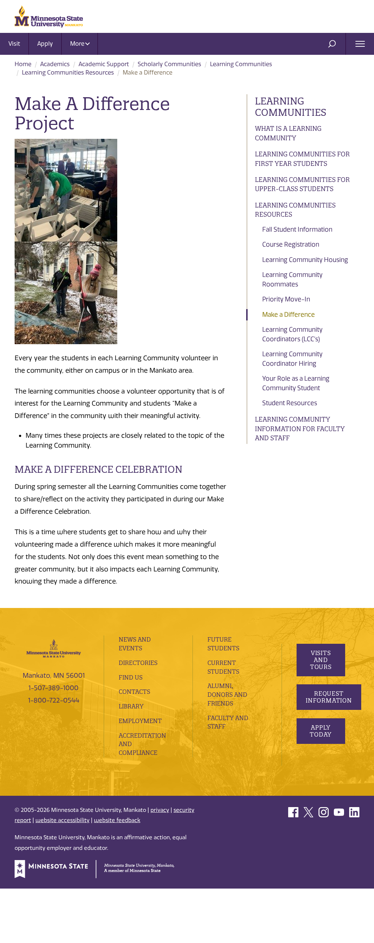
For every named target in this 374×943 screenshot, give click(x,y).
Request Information (329, 697)
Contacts (134, 691)
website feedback (117, 820)
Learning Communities (241, 64)
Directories (138, 662)
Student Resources (289, 403)
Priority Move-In (286, 299)
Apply (45, 43)
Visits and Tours (320, 659)
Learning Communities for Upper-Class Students (302, 184)
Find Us (130, 677)
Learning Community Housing (305, 259)
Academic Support (104, 64)
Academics (55, 64)
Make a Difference (288, 314)
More (78, 43)
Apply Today (321, 731)
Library (131, 706)
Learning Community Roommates (292, 279)
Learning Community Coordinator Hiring (292, 358)
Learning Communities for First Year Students (302, 158)
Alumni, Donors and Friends (227, 694)
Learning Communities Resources (68, 72)
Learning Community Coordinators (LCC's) (292, 334)
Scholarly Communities (169, 64)
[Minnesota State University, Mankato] (54, 648)
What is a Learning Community (288, 133)
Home (23, 64)
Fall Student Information (297, 229)
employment (140, 721)
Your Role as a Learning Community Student (295, 383)
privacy (159, 810)
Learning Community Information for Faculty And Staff (300, 428)
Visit (14, 43)
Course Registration (290, 244)
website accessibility (62, 820)
